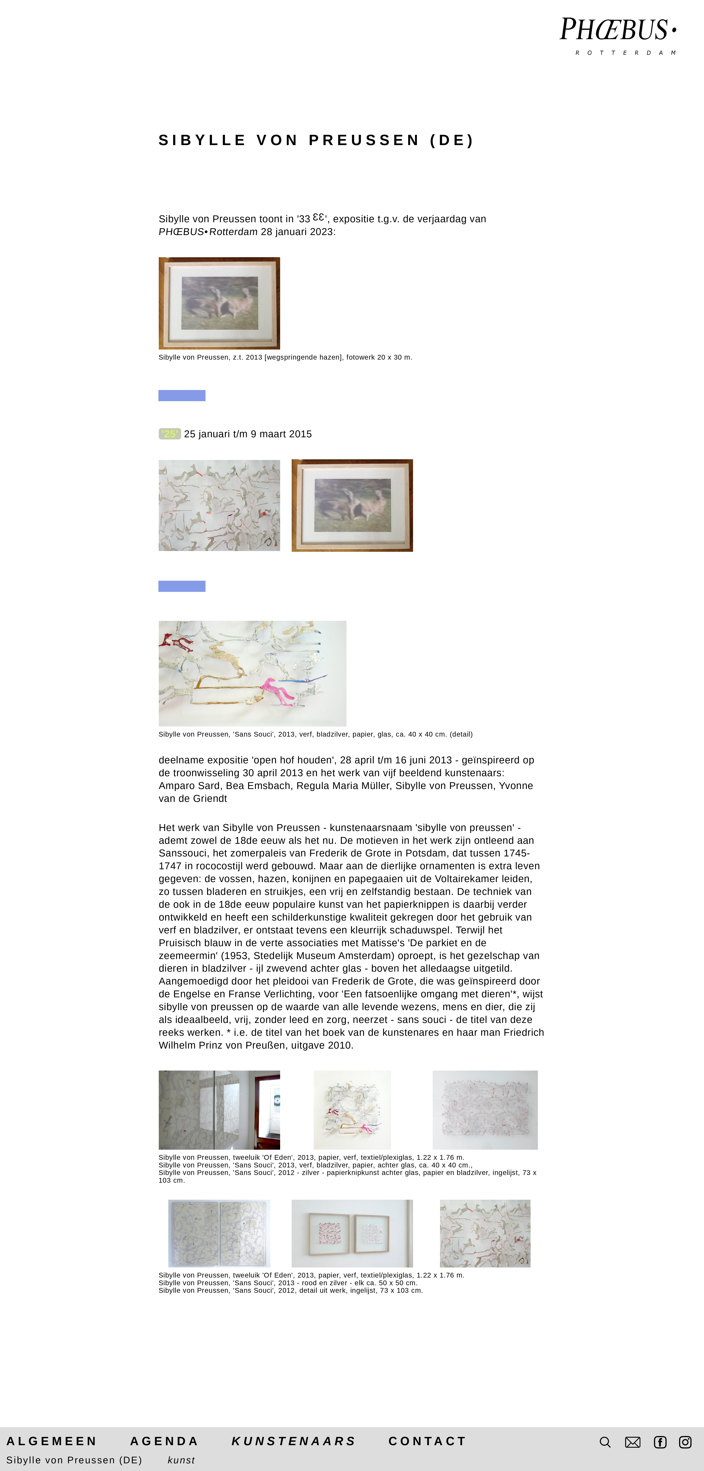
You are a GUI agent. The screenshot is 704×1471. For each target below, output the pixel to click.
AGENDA (165, 1441)
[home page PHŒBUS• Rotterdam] (618, 37)
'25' (170, 433)
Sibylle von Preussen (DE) (74, 1460)
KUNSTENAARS (294, 1441)
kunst (181, 1460)
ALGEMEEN (52, 1441)
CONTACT (428, 1441)
